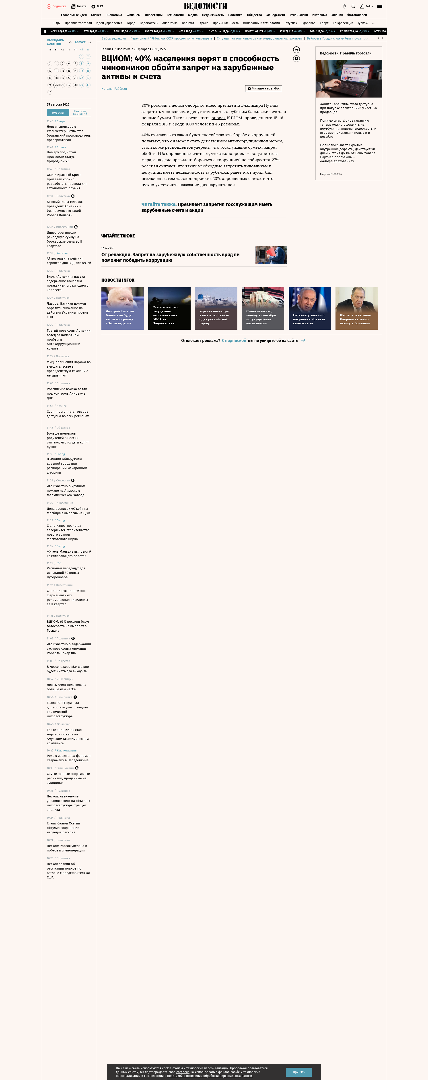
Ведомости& (149, 23)
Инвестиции (154, 15)
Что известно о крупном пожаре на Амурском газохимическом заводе (66, 490)
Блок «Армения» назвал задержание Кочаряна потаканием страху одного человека (67, 283)
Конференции (343, 23)
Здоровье (308, 23)
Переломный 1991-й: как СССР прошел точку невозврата (171, 38)
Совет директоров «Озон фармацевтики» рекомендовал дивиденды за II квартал (67, 597)
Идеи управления (109, 23)
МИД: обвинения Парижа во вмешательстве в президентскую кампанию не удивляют (69, 368)
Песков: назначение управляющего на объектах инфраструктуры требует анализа (68, 803)
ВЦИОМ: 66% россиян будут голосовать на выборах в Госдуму (68, 626)
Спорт (324, 23)
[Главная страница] (206, 6)
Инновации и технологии (261, 23)
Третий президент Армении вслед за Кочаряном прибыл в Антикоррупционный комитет (69, 339)
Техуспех (290, 23)
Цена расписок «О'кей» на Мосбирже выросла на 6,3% (68, 511)
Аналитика (170, 23)
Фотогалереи (357, 15)
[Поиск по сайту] (353, 6)
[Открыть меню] (379, 6)
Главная (107, 49)
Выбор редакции (113, 38)
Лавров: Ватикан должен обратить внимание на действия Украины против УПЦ (67, 310)
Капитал (188, 23)
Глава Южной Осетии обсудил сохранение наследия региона (63, 827)
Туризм (363, 23)
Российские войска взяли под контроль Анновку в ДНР (67, 393)
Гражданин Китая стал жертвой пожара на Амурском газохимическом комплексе (68, 736)
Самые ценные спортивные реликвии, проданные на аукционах (68, 778)
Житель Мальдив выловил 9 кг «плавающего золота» (69, 553)
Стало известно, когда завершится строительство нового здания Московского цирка (68, 532)
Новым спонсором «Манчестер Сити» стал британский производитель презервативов (69, 133)
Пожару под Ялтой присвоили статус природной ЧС (61, 156)
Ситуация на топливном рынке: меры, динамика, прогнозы (259, 38)
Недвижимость (213, 15)
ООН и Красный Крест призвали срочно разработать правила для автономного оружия (67, 181)
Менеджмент (275, 15)
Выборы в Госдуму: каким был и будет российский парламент (352, 38)
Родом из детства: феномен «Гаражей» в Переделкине (69, 758)
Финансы (133, 15)
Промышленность (226, 23)
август (80, 42)
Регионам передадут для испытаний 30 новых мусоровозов (66, 572)
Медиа (193, 15)
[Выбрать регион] (344, 6)
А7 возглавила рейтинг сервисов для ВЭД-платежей (69, 260)
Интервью (319, 15)
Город (131, 23)
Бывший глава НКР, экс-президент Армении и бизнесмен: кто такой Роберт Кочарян (65, 208)
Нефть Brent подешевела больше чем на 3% (66, 687)
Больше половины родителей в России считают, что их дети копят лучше (68, 440)
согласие (182, 1072)
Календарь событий (55, 42)
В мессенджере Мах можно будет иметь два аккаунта (68, 669)
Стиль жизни (299, 15)
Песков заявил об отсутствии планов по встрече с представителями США (68, 870)
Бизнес (96, 15)
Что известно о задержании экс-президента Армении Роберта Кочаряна (69, 648)
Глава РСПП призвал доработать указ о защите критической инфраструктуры (67, 709)
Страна (203, 23)
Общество (254, 15)
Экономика (114, 15)
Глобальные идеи (74, 15)
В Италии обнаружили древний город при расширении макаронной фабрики (67, 465)
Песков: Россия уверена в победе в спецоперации (67, 848)
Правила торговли (78, 23)
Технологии (175, 15)
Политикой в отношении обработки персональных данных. (210, 1076)
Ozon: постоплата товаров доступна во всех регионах (68, 414)
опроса (219, 117)
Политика (235, 15)
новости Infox (117, 280)
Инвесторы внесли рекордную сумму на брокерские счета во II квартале (64, 239)
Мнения (337, 15)
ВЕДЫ (56, 23)
